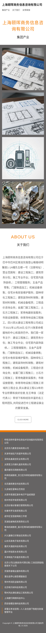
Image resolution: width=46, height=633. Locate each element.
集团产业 (6, 10)
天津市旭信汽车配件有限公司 (17, 454)
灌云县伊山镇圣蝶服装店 (15, 576)
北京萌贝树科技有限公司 (15, 587)
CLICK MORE (23, 420)
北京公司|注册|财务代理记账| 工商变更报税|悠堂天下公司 (24, 564)
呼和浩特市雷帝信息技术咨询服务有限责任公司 (23, 441)
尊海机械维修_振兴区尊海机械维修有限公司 (23, 528)
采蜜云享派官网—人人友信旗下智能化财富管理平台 (23, 610)
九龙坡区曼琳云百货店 (14, 489)
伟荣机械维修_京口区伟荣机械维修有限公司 (23, 476)
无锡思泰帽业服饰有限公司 (16, 571)
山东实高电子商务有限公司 (16, 541)
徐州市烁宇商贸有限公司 (15, 500)
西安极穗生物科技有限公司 (16, 603)
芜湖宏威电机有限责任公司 (16, 522)
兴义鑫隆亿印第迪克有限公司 (17, 535)
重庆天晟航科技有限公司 (15, 546)
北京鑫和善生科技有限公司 (16, 484)
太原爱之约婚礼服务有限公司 (17, 464)
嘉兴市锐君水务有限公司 (15, 552)
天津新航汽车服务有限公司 (16, 557)
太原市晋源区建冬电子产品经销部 (19, 495)
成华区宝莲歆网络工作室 (15, 516)
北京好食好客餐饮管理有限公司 (18, 505)
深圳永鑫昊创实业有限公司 (16, 459)
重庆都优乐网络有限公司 (15, 470)
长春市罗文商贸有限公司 (15, 511)
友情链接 (26, 10)
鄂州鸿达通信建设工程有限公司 (18, 593)
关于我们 (16, 10)
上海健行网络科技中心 (14, 598)
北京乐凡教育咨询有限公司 (16, 448)
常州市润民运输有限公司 (15, 582)
